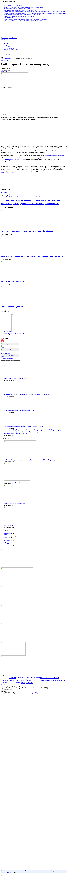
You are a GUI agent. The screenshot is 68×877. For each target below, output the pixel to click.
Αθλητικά (6, 534)
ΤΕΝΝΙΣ (18, 683)
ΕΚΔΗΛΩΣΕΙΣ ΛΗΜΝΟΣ (49, 678)
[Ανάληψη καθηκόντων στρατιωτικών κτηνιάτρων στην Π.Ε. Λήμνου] (17, 641)
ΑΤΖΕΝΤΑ (37, 677)
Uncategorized (8, 533)
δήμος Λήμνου (27, 683)
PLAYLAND (19, 677)
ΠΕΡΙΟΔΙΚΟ (7, 46)
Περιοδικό (7, 545)
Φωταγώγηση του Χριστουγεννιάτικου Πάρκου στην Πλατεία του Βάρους (23, 7)
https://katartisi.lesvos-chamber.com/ (55, 155)
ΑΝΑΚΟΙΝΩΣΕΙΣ (9, 48)
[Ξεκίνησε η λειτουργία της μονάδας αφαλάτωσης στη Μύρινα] (13, 425)
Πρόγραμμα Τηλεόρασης (10, 360)
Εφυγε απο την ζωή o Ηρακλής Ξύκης (14, 5)
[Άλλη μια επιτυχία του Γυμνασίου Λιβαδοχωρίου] (13, 409)
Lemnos (2, 677)
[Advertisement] (34, 101)
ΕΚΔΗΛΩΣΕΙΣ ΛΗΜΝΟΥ (8, 680)
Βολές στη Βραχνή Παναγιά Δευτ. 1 (14, 281)
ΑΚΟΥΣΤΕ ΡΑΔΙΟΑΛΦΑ (11, 49)
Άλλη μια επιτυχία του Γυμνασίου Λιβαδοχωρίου (17, 8)
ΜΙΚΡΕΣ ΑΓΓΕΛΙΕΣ (9, 543)
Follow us (4, 685)
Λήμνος (6, 542)
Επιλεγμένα (7, 540)
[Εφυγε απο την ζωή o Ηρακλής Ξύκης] (13, 377)
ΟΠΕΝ (47, 680)
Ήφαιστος (25, 677)
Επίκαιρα (6, 539)
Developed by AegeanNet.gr (30, 693)
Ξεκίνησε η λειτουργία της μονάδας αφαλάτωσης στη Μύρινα (20, 10)
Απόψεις (6, 537)
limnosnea (7, 677)
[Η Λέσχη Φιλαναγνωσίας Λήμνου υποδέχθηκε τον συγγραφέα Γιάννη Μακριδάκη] (17, 253)
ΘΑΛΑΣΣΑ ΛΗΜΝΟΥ (20, 680)
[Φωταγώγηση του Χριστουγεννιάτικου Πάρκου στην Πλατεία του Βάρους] (17, 227)
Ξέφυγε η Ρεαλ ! (8, 17)
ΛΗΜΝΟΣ (7, 43)
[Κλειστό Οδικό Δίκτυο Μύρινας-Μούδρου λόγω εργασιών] (13, 655)
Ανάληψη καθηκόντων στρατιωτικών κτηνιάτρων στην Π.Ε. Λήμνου (22, 14)
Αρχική (3, 58)
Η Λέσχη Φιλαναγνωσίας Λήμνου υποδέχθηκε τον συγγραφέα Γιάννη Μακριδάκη (25, 19)
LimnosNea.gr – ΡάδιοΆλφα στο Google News (28, 871)
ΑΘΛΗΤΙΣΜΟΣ (31, 677)
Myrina (12, 677)
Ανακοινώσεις (8, 58)
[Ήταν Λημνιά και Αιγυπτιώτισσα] (16, 303)
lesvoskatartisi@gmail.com (8, 172)
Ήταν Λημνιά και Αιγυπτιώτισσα (13, 307)
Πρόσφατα (7, 362)
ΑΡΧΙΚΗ (6, 42)
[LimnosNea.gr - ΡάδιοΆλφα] (9, 38)
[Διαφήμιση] (4, 39)
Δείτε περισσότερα (6, 194)
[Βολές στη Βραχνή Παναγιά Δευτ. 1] (14, 278)
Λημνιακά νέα (39, 680)
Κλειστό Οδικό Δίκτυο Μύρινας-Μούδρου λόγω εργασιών (19, 16)
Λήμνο (7, 872)
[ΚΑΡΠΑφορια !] (20, 523)
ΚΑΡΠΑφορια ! (8, 525)
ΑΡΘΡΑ (6, 45)
